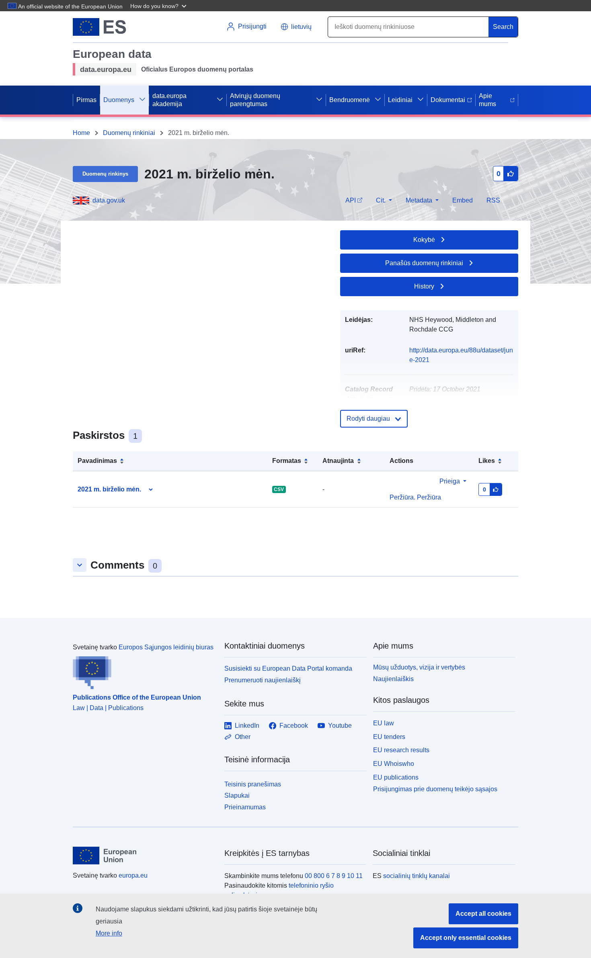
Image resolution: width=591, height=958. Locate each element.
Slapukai (237, 795)
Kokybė (424, 239)
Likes (486, 460)
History (424, 286)
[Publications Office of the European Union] (144, 670)
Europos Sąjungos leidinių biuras (166, 647)
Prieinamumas (245, 807)
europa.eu (133, 875)
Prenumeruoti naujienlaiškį (262, 680)
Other (242, 736)
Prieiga (449, 481)
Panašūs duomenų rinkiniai (424, 263)
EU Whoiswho (393, 763)
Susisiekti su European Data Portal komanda (288, 668)
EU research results (401, 750)
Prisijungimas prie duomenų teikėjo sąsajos (435, 788)
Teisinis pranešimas (252, 784)
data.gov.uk (108, 200)
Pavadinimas (97, 460)
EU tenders (389, 736)
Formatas (286, 460)
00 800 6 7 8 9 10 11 (334, 875)
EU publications (396, 777)
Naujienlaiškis (393, 679)
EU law (383, 723)
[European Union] (144, 855)
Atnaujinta (338, 460)
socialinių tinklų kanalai (416, 875)
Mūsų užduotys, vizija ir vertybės (419, 667)
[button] (159, 5)
